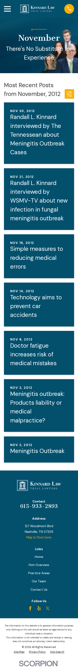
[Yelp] (39, 608)
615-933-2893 (39, 506)
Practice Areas (39, 573)
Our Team (39, 581)
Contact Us (39, 590)
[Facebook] (30, 608)
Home (39, 557)
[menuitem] (19, 652)
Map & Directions (38, 537)
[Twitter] (48, 608)
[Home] (37, 8)
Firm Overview (39, 565)
